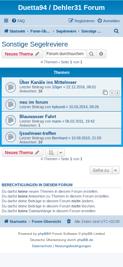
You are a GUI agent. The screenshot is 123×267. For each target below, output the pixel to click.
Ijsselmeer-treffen (37, 133)
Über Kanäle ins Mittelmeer (48, 82)
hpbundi (58, 107)
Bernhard (59, 138)
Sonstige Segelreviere (35, 44)
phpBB (43, 234)
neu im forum (33, 102)
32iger (57, 87)
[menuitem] (18, 21)
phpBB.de (85, 240)
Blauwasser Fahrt (37, 116)
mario (56, 121)
